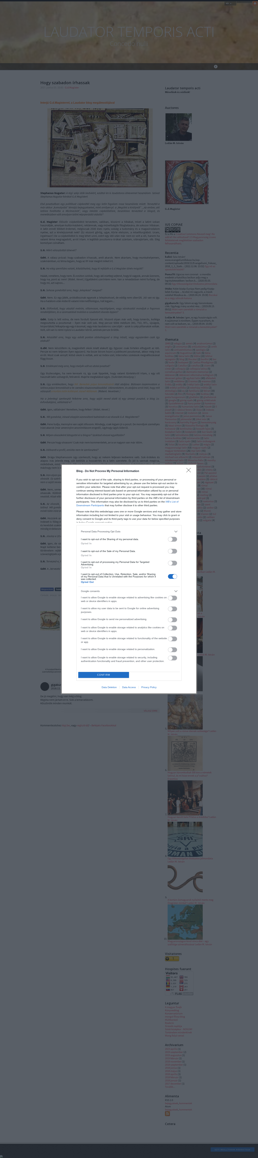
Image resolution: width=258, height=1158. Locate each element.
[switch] (172, 539)
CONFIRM (103, 675)
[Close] (189, 471)
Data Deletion (109, 687)
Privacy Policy (149, 687)
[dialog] (129, 579)
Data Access (129, 687)
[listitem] (129, 531)
